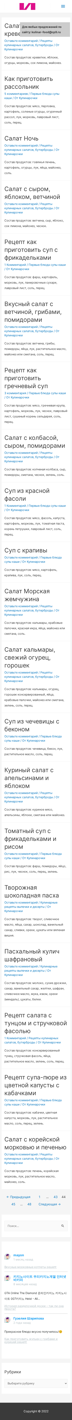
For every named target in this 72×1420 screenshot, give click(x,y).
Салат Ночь (21, 138)
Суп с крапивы (25, 550)
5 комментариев (16, 94)
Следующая (50, 1204)
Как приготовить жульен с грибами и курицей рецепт (31, 1340)
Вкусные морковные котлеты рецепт (30, 1267)
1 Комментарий (15, 265)
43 (56, 1197)
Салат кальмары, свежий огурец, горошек (29, 657)
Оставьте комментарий (21, 41)
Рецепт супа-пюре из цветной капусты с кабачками (35, 1085)
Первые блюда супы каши (47, 265)
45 (13, 1204)
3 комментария (15, 393)
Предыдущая (18, 1197)
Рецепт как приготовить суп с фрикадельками (31, 249)
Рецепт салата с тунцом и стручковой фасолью (35, 1023)
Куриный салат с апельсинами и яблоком (29, 777)
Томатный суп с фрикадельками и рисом (30, 838)
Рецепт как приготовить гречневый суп (26, 378)
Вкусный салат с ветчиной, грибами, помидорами (33, 311)
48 (29, 1204)
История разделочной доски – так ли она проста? (34, 1307)
